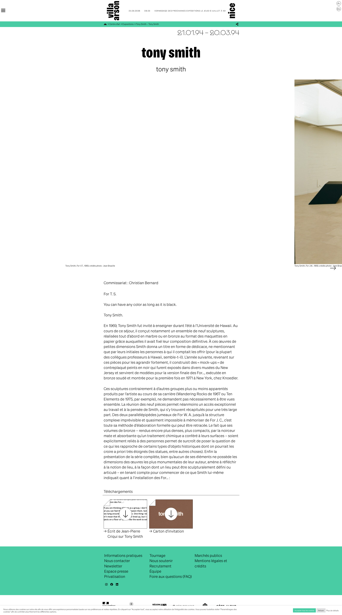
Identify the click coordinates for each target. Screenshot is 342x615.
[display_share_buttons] (237, 24)
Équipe (155, 571)
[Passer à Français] (339, 3)
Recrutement (160, 566)
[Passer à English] (339, 9)
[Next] (333, 270)
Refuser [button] (321, 610)
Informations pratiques (123, 555)
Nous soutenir (161, 560)
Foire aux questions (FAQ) (170, 576)
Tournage (157, 555)
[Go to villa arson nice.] (105, 24)
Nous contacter (117, 560)
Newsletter (113, 566)
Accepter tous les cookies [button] (304, 610)
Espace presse (116, 571)
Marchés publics (208, 555)
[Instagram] (106, 584)
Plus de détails (332, 610)
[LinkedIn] (117, 584)
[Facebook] (111, 584)
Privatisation (114, 576)
